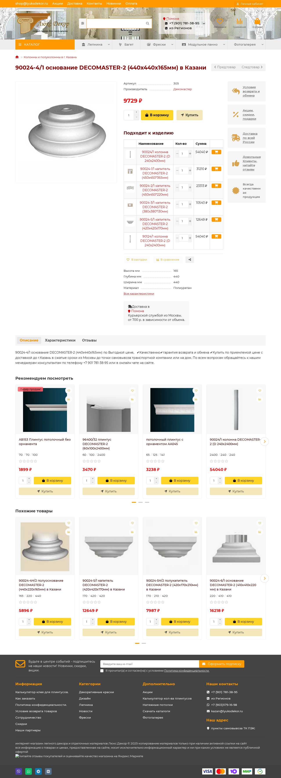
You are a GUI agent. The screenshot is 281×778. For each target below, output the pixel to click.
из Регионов (221, 698)
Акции (57, 3)
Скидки (21, 724)
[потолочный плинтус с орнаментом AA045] (172, 410)
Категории (90, 684)
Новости (85, 711)
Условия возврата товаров (36, 711)
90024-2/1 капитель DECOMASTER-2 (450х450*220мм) (155, 190)
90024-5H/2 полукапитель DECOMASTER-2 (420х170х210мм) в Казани (172, 585)
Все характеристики (139, 293)
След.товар (251, 67)
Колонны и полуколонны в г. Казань (50, 57)
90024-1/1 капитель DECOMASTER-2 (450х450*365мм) (155, 173)
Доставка (74, 3)
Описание (29, 340)
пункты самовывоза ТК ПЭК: (233, 728)
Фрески (159, 45)
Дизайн (85, 698)
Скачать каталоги (156, 711)
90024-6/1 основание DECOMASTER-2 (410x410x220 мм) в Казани (233, 585)
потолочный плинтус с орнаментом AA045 (164, 442)
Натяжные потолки (158, 704)
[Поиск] (147, 23)
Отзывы (89, 340)
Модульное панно (203, 45)
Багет (128, 45)
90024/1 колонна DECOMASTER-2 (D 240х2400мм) (155, 156)
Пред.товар (226, 67)
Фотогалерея (245, 45)
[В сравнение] (68, 399)
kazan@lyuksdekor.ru (227, 711)
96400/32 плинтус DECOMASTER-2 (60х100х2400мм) (97, 444)
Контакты (94, 3)
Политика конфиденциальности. (41, 704)
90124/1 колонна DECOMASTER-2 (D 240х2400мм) (155, 240)
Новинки (113, 3)
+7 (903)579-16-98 (224, 704)
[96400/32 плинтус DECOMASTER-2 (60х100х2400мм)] (109, 410)
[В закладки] (68, 390)
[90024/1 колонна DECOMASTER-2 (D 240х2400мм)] (236, 410)
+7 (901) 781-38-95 (224, 692)
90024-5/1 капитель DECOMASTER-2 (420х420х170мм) (155, 224)
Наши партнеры (28, 730)
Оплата (131, 3)
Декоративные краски (96, 692)
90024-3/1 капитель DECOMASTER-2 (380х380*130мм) (155, 207)
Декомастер (182, 89)
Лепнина (95, 45)
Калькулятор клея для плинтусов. (41, 692)
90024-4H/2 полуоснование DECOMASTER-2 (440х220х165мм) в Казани (41, 585)
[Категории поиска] (82, 23)
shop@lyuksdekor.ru (31, 3)
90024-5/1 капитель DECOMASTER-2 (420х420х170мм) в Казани (104, 585)
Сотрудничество (28, 717)
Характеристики (60, 340)
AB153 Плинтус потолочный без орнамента (45, 442)
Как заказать (25, 698)
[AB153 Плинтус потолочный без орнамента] (45, 410)
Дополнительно (159, 684)
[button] (16, 441)
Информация (28, 684)
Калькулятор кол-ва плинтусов (167, 698)
